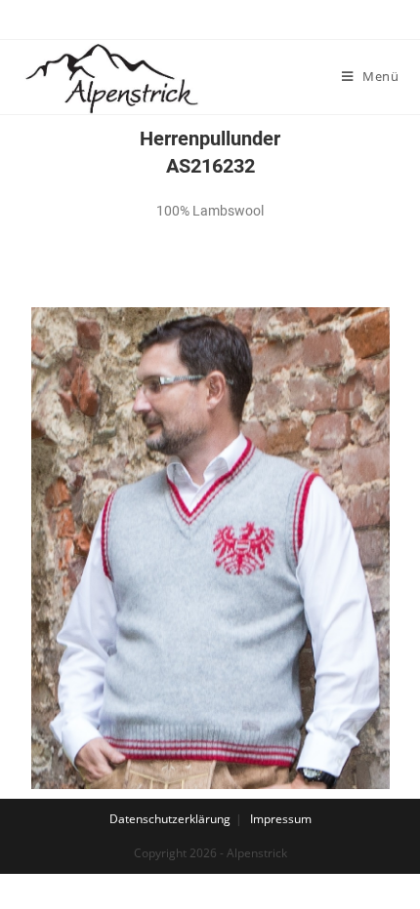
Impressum (281, 818)
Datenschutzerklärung (170, 818)
